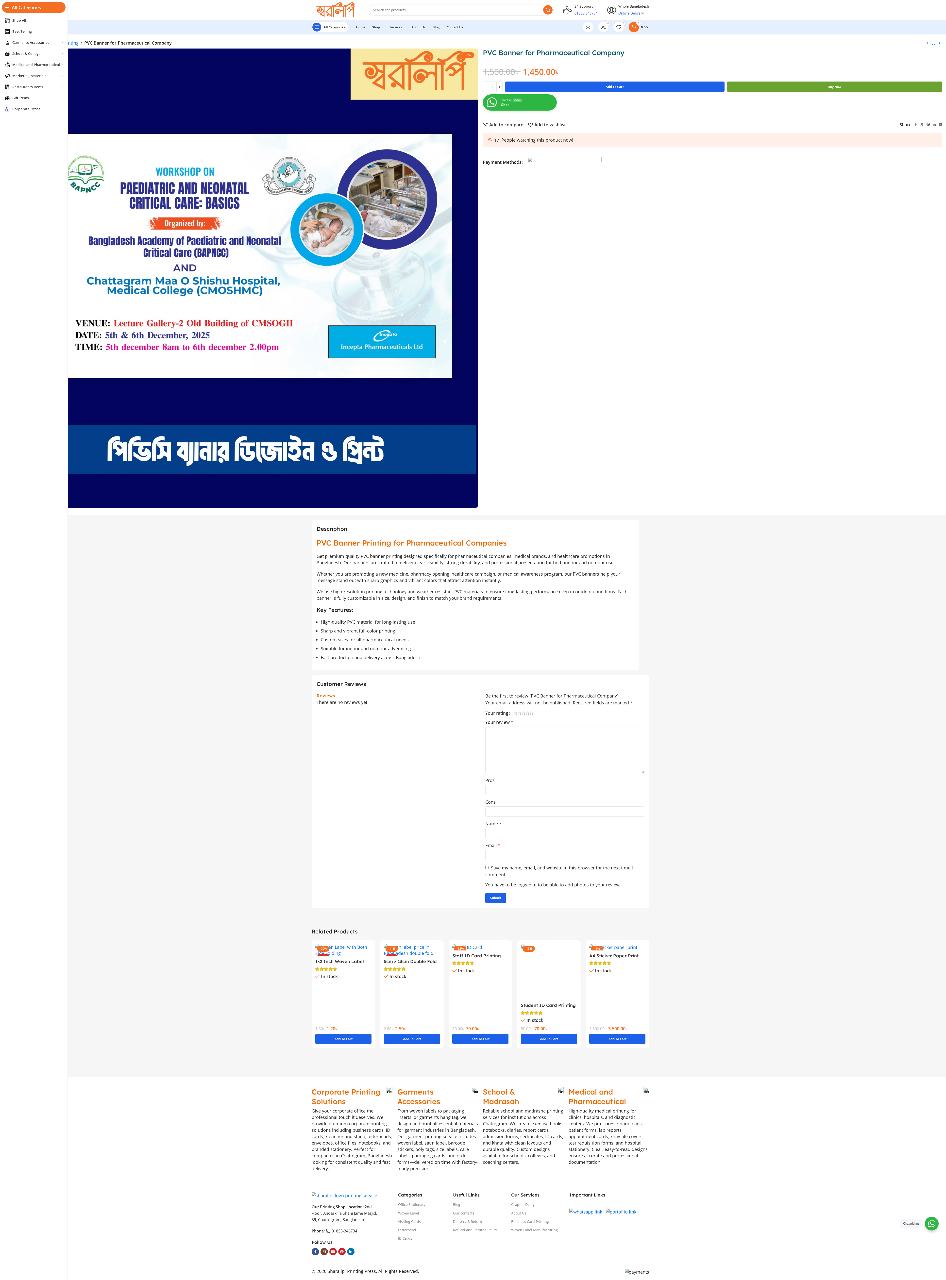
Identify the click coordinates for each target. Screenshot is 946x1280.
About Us (518, 1213)
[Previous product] (927, 43)
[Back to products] (933, 43)
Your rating (496, 713)
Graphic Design (524, 1204)
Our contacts (463, 1213)
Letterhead (407, 1230)
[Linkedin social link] (934, 124)
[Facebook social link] (916, 124)
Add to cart (615, 86)
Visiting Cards (409, 1221)
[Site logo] (335, 9)
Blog (456, 1204)
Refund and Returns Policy (475, 1230)
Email (492, 845)
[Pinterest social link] (928, 124)
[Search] (548, 10)
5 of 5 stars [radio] (531, 713)
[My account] (588, 27)
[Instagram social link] (324, 1251)
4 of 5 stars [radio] (527, 713)
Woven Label (408, 1213)
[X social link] (922, 124)
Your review (499, 722)
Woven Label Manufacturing (534, 1230)
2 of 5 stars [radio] (520, 713)
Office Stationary (411, 1204)
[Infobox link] (352, 1096)
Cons (490, 802)
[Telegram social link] (940, 124)
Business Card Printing (530, 1221)
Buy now (835, 86)
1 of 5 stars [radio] (516, 713)
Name (493, 824)
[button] (343, 1039)
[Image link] (344, 1195)
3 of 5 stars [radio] (523, 713)
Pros (490, 780)
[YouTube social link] (333, 1251)
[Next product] (939, 43)
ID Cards (405, 1238)
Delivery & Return (467, 1221)
